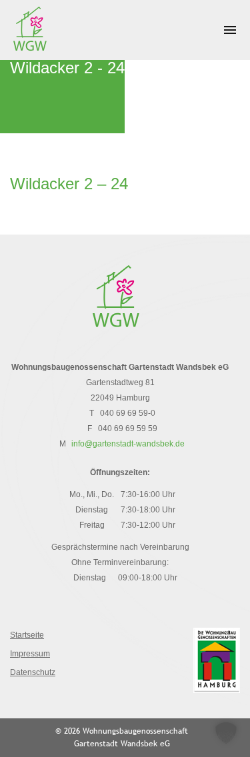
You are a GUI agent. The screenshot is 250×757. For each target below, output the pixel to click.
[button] (226, 733)
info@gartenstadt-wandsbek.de (128, 443)
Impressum (30, 653)
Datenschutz (32, 672)
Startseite (27, 635)
